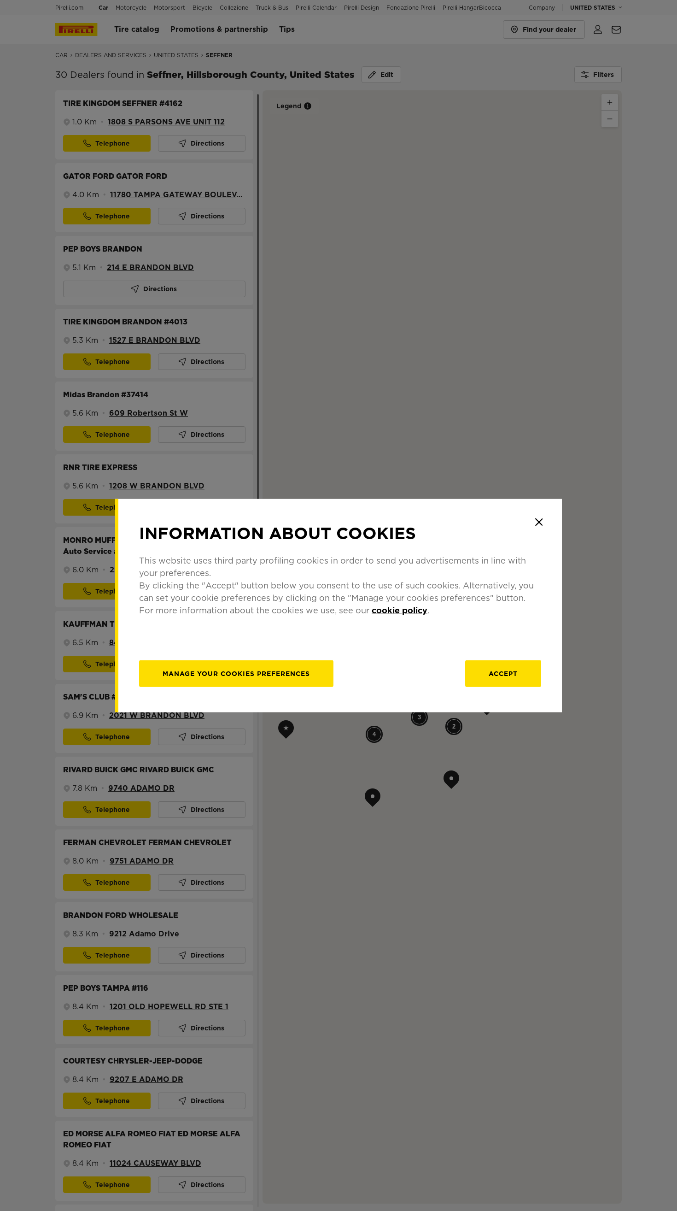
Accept (503, 673)
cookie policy (399, 610)
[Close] (539, 522)
